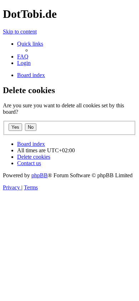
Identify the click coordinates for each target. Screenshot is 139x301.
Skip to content (20, 32)
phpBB (39, 175)
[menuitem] (23, 56)
